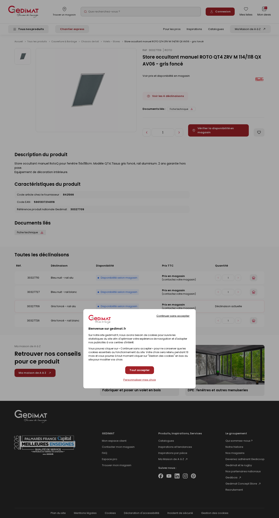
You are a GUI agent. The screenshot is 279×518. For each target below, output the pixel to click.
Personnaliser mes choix (139, 379)
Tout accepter (139, 370)
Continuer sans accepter (173, 316)
